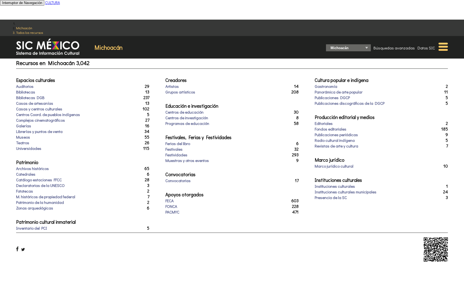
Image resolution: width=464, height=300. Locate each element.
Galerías (23, 125)
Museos (23, 137)
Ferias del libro (177, 143)
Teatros (22, 142)
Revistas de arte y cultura (336, 146)
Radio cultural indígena (335, 140)
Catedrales (25, 174)
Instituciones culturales (335, 186)
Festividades (176, 154)
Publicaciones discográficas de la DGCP (350, 103)
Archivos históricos (32, 168)
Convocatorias (178, 180)
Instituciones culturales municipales (345, 191)
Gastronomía (326, 86)
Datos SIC (426, 47)
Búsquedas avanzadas (394, 47)
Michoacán (24, 28)
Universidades (28, 148)
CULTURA (52, 2)
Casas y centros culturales (39, 108)
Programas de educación (187, 123)
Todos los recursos (29, 32)
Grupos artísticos (180, 92)
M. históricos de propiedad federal (45, 196)
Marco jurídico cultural (334, 166)
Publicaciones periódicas (336, 134)
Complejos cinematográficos (40, 120)
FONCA (171, 206)
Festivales (174, 149)
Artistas (172, 86)
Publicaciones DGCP (332, 97)
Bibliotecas (25, 92)
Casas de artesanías (34, 103)
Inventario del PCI (31, 228)
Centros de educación (184, 112)
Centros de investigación (186, 117)
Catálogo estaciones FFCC (39, 179)
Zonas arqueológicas (34, 208)
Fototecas (24, 191)
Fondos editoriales (330, 129)
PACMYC (172, 212)
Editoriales (324, 123)
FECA (169, 200)
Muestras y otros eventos (187, 160)
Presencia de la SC (331, 197)
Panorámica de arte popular (339, 92)
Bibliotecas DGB (30, 97)
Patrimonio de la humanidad (40, 202)
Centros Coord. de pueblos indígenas (48, 114)
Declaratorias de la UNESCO (40, 185)
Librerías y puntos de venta (39, 131)
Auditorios (25, 86)
